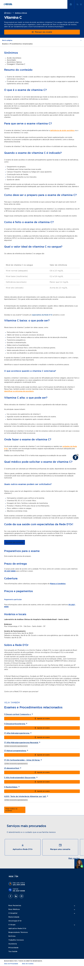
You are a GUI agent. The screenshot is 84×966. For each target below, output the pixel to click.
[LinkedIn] (16, 896)
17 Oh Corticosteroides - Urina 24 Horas (22, 760)
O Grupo (12, 925)
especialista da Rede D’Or (42, 315)
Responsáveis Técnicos (18, 932)
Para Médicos (14, 909)
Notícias (11, 936)
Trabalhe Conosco (16, 940)
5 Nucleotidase (11, 787)
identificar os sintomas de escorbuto (19, 391)
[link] (14, 542)
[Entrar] (71, 4)
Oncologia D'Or (15, 921)
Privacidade (13, 947)
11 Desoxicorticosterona (15, 724)
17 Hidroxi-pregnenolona (15, 751)
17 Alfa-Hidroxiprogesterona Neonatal (21, 743)
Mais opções (74, 858)
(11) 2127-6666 (10, 571)
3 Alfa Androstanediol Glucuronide (20, 778)
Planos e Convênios (58, 584)
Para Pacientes (14, 905)
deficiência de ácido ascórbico (62, 130)
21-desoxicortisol (12, 768)
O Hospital (12, 913)
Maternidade (13, 917)
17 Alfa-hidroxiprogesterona (17, 733)
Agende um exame (43, 718)
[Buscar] (77, 4)
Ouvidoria (12, 944)
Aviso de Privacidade (11, 963)
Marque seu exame (43, 32)
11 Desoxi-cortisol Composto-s (17, 714)
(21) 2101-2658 (19, 885)
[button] (77, 455)
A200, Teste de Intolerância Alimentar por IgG (25, 796)
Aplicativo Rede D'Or (17, 928)
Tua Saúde (12, 951)
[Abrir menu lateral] (81, 4)
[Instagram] (21, 896)
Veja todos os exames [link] (11, 809)
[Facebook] (10, 896)
